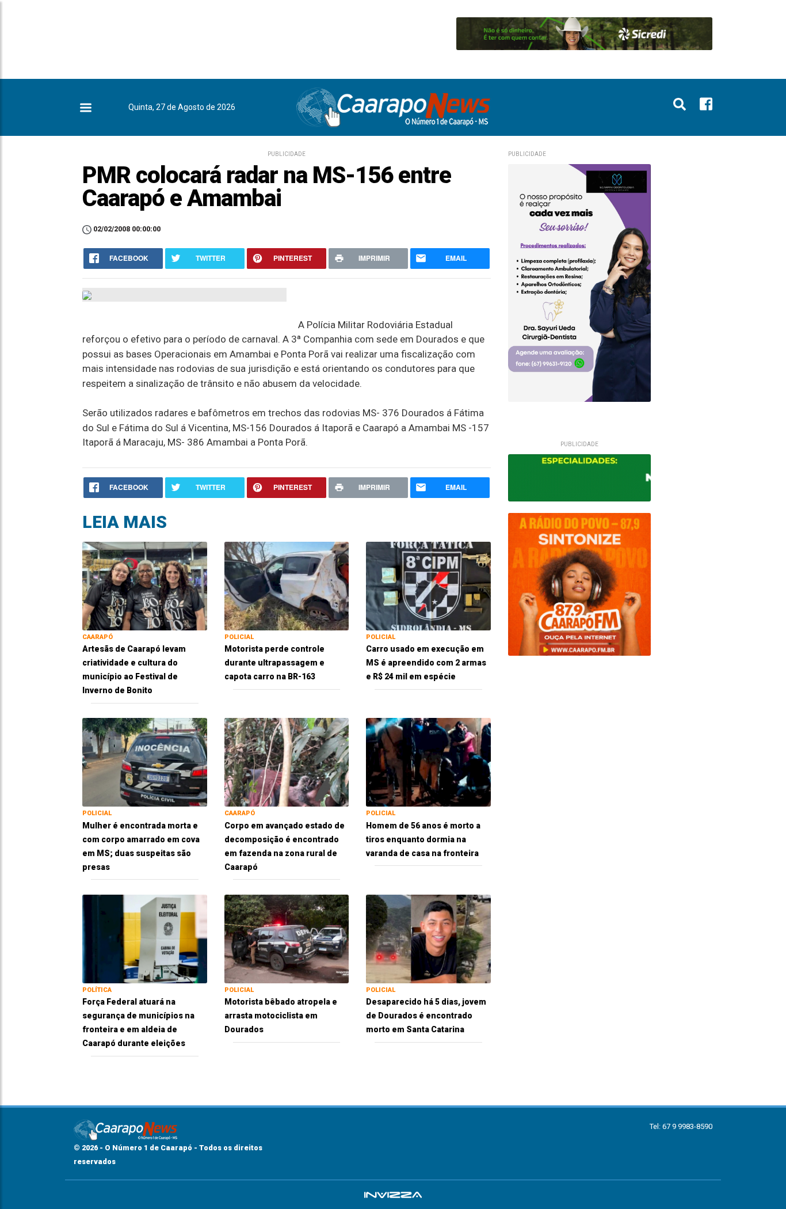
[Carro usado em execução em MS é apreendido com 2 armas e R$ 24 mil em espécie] (428, 585)
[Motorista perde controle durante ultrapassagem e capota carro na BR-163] (286, 585)
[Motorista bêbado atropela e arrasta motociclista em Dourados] (286, 938)
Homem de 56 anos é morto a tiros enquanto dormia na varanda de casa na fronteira (423, 839)
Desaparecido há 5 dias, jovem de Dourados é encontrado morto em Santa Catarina (426, 1015)
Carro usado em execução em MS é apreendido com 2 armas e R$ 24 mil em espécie (426, 662)
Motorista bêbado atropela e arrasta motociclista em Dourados (280, 1015)
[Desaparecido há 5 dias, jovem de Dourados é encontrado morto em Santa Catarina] (428, 938)
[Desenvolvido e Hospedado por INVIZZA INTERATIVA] (393, 1194)
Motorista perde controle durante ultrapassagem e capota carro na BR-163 (274, 662)
